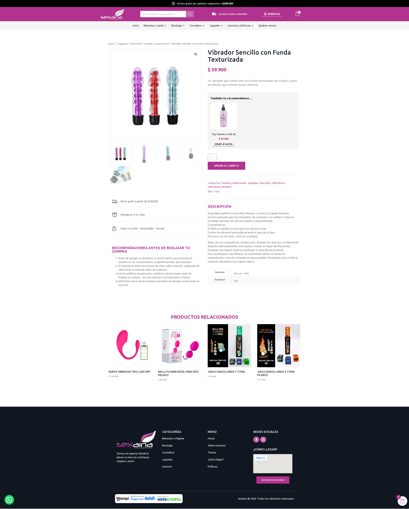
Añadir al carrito (226, 165)
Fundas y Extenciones (156, 43)
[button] (196, 54)
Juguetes (122, 43)
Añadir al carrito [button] (224, 144)
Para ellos (136, 43)
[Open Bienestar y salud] (165, 25)
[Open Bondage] (183, 25)
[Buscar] (190, 14)
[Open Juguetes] (222, 25)
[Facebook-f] (256, 440)
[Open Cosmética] (204, 25)
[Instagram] (263, 440)
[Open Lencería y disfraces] (252, 25)
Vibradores (278, 183)
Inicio (112, 43)
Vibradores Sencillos (220, 186)
